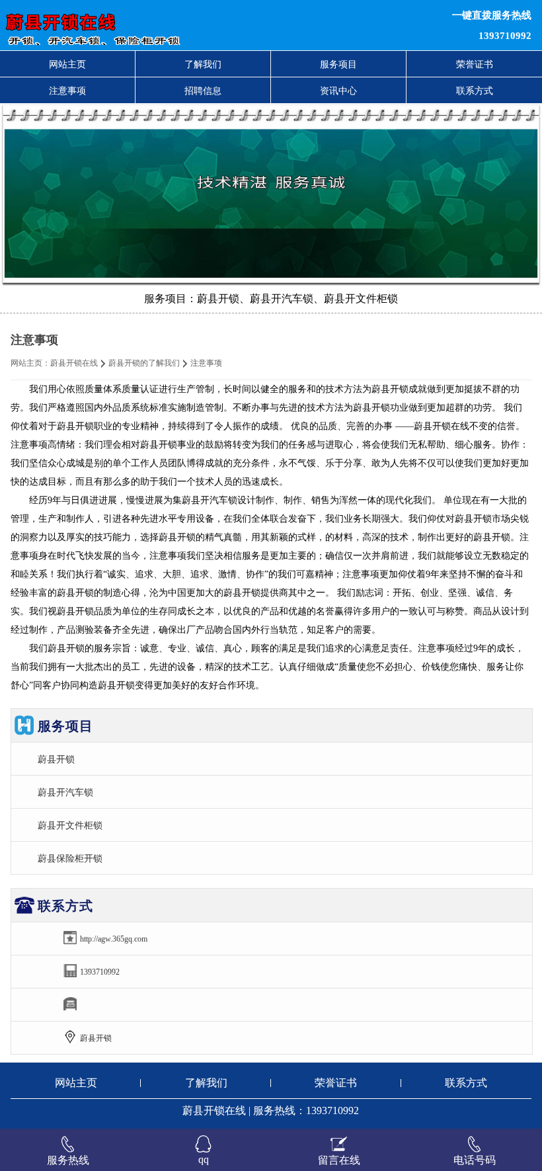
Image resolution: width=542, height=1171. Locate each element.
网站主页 (67, 64)
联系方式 (474, 90)
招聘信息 (202, 90)
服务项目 (338, 64)
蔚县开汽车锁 (65, 792)
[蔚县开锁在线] (165, 25)
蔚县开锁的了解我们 (144, 363)
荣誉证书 (474, 64)
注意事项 (67, 90)
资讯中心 (338, 90)
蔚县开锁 (56, 759)
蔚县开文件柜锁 (70, 825)
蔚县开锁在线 (74, 363)
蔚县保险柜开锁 (70, 858)
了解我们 (202, 64)
